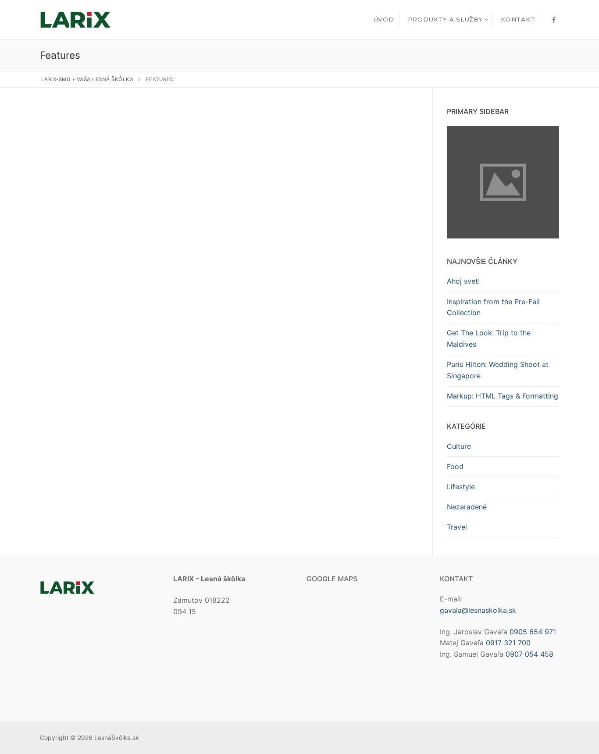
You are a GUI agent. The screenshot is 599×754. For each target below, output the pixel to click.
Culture (459, 446)
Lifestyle (461, 486)
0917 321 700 (508, 642)
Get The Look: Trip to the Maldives (489, 338)
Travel (457, 527)
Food (455, 466)
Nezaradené (467, 506)
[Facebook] (553, 20)
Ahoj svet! (463, 281)
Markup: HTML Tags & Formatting (502, 395)
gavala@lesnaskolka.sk (478, 610)
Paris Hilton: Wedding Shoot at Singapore (498, 370)
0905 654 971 (533, 631)
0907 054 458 (529, 654)
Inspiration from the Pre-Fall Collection (493, 307)
